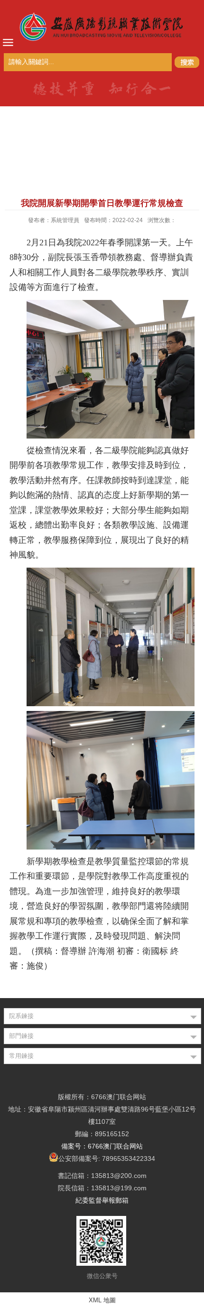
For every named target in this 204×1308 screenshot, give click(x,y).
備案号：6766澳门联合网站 (102, 1146)
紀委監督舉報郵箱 (102, 1200)
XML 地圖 (102, 1300)
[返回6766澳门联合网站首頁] (102, 26)
